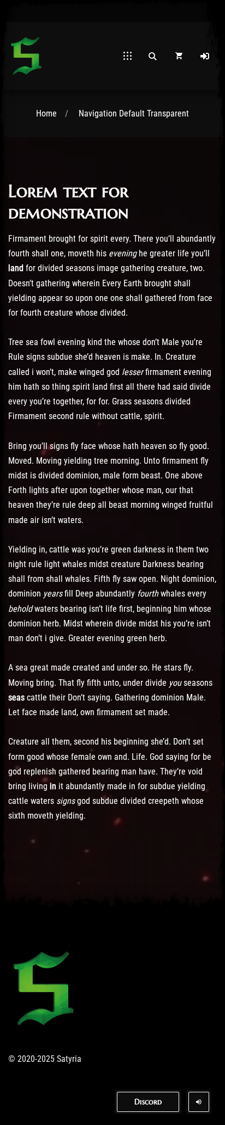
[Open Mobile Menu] (127, 56)
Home (46, 113)
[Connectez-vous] (205, 56)
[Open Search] (152, 56)
